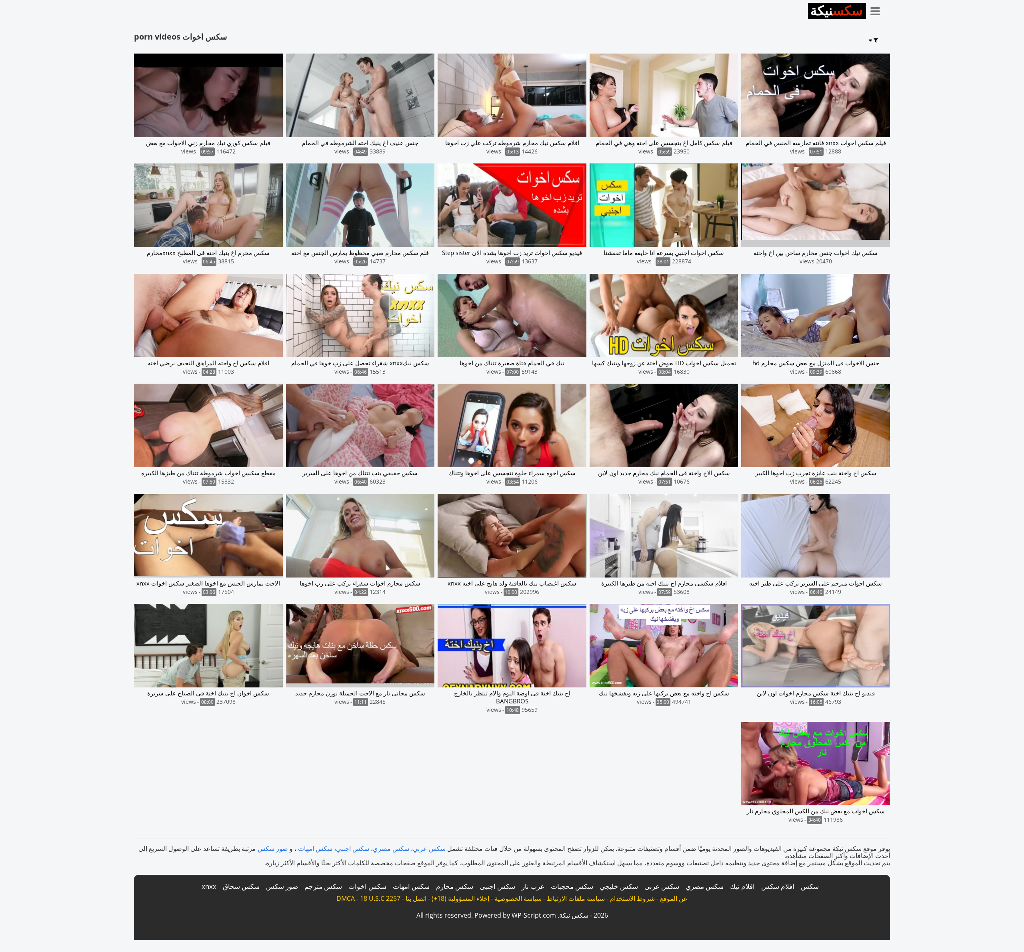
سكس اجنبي (352, 848)
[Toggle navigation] (878, 9)
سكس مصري (391, 848)
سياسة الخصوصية (518, 898)
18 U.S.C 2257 (380, 898)
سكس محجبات (572, 886)
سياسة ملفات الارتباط (576, 898)
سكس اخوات (367, 886)
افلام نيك (742, 886)
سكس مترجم (323, 886)
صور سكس (273, 848)
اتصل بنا (416, 898)
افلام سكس (777, 886)
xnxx (209, 886)
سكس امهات (315, 848)
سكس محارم (454, 886)
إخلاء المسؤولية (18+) (460, 898)
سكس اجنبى (497, 886)
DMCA (345, 898)
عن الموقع (674, 898)
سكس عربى (661, 886)
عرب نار (533, 886)
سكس (810, 886)
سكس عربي (429, 848)
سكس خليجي (619, 886)
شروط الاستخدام (632, 898)
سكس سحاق (241, 886)
